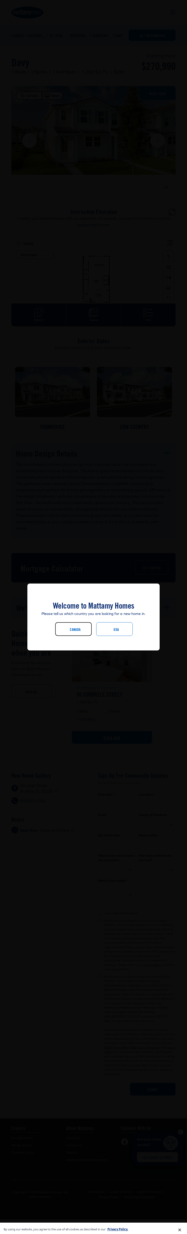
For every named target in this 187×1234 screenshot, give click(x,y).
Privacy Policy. (117, 1229)
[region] (93, 1228)
